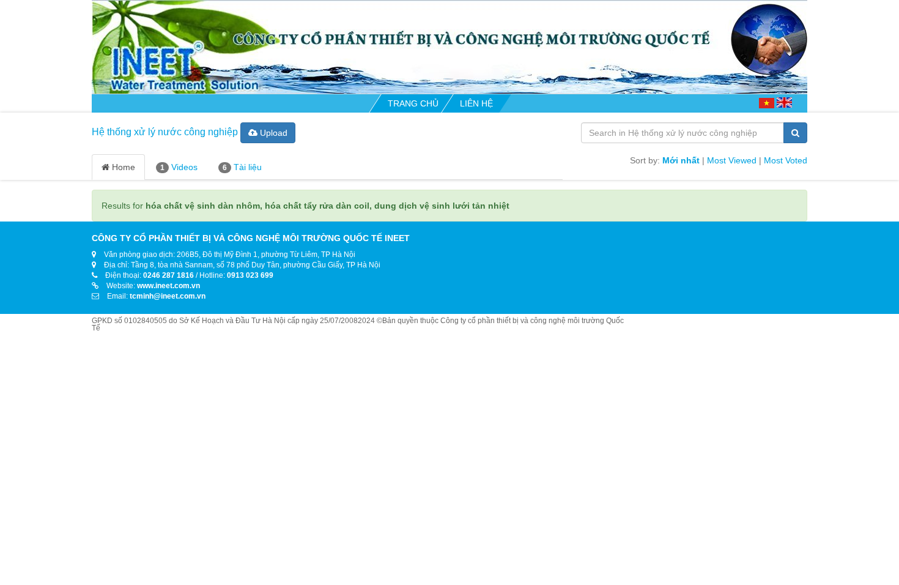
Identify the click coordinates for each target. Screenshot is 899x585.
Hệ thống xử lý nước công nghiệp (165, 132)
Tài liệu (242, 167)
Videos (179, 167)
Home (122, 167)
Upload (272, 133)
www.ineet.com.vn (168, 285)
